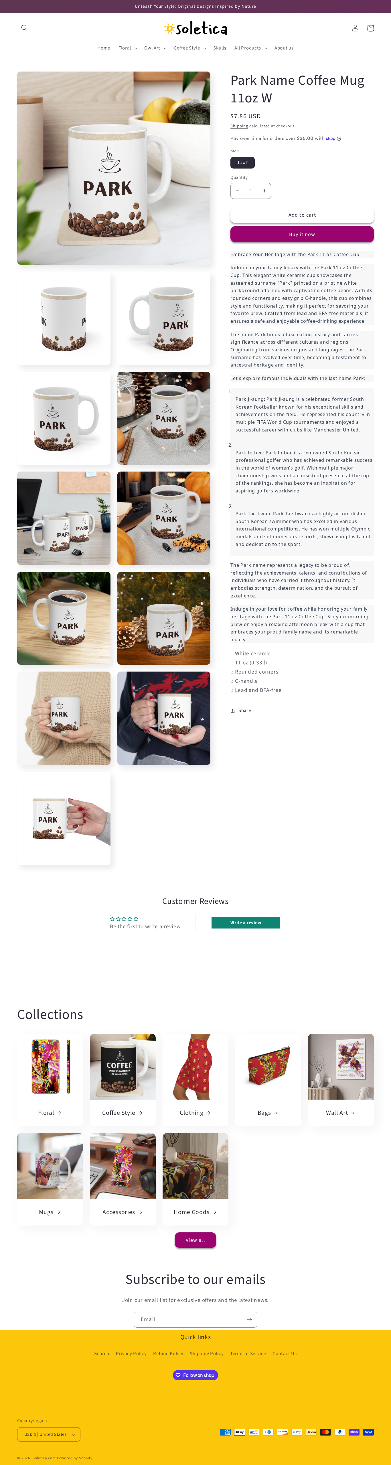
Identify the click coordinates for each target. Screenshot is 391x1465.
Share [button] (244, 710)
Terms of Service (248, 1353)
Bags (264, 1113)
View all (195, 1240)
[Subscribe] (249, 1320)
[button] (24, 28)
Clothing (192, 1113)
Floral (46, 1113)
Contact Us (284, 1353)
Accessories (118, 1212)
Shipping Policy (207, 1353)
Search (101, 1353)
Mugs (46, 1212)
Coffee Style (118, 1113)
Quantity (239, 177)
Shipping (239, 126)
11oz (242, 162)
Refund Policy (168, 1353)
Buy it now (302, 234)
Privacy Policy (131, 1353)
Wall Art (337, 1113)
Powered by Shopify (74, 1458)
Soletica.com (44, 1458)
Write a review (245, 923)
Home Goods (191, 1212)
